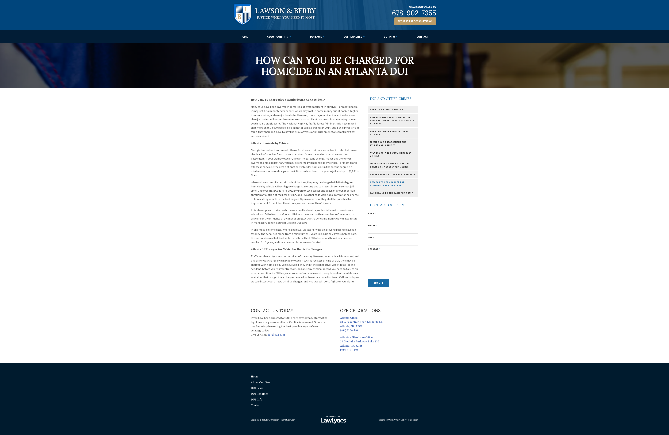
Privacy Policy (399, 420)
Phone (372, 225)
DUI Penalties (353, 36)
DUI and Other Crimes (391, 99)
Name (372, 213)
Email (371, 237)
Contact (423, 36)
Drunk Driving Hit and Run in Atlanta (393, 174)
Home (244, 36)
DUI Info (389, 36)
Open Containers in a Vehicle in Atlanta (389, 133)
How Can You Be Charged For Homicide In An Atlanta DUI (387, 184)
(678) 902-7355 (276, 334)
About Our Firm (278, 36)
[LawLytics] (334, 420)
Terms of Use (385, 420)
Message (374, 249)
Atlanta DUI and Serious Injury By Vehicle (391, 154)
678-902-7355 (414, 13)
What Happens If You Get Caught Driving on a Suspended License (390, 165)
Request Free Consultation (415, 21)
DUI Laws (316, 36)
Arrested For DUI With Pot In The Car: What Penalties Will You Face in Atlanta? (392, 120)
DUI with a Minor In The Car (386, 109)
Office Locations (360, 310)
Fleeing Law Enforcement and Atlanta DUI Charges (388, 143)
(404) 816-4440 (349, 330)
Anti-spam (413, 420)
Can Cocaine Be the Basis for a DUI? (391, 193)
